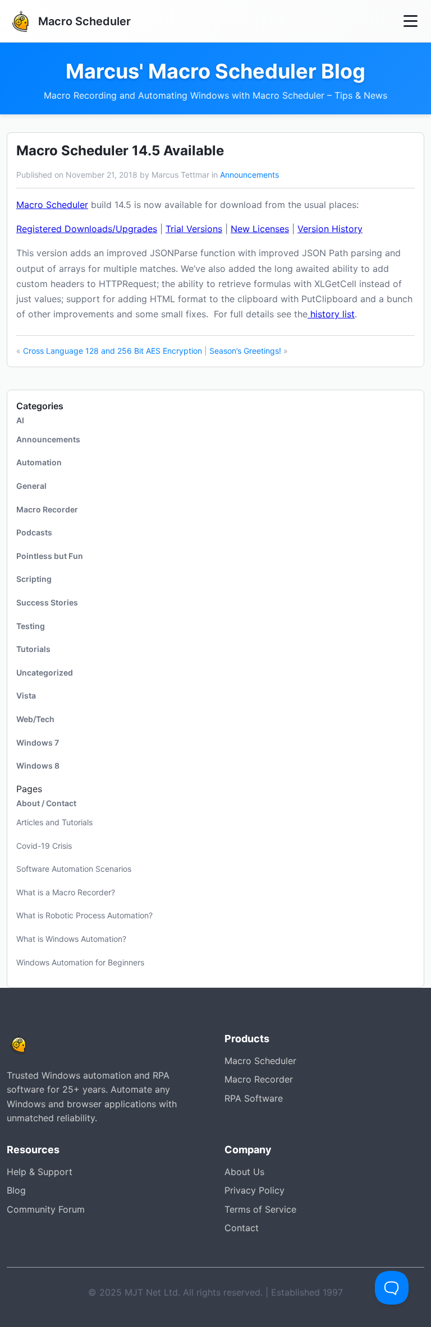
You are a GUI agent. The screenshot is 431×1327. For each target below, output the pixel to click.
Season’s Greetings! (245, 350)
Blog (16, 1190)
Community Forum (46, 1209)
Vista (26, 695)
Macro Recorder (47, 509)
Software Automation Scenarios (73, 868)
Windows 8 (37, 765)
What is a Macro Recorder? (65, 892)
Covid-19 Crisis (44, 845)
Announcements (249, 174)
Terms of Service (260, 1209)
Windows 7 (37, 742)
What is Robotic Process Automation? (84, 915)
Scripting (34, 579)
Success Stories (47, 602)
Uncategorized (44, 672)
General (31, 486)
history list (331, 314)
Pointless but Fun (49, 556)
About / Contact (46, 803)
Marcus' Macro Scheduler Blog (215, 72)
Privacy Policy (254, 1190)
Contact (241, 1227)
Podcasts (34, 532)
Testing (30, 626)
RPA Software (253, 1098)
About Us (244, 1171)
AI (20, 420)
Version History (330, 228)
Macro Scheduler (52, 204)
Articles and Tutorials (54, 822)
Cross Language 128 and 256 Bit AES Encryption (112, 350)
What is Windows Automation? (71, 939)
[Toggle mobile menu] (410, 21)
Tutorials (33, 649)
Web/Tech (35, 719)
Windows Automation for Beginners (80, 962)
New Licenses (260, 228)
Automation (39, 462)
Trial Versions (194, 228)
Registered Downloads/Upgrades (86, 228)
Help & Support (39, 1171)
